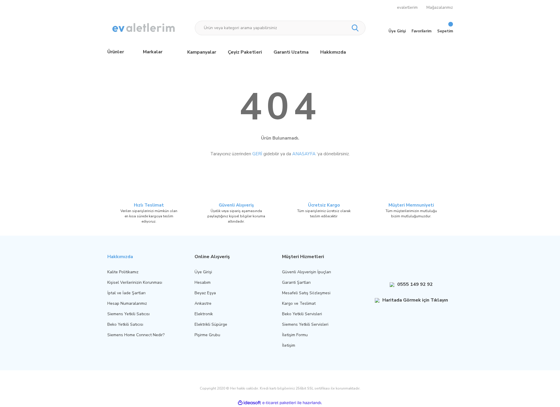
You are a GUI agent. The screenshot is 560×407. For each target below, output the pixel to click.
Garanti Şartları (296, 282)
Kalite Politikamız (123, 272)
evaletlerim (407, 7)
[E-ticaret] (279, 402)
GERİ (257, 154)
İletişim (288, 345)
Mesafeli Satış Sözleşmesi (306, 293)
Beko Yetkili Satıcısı (125, 324)
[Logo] (144, 28)
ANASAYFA (304, 154)
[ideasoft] (249, 403)
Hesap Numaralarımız (127, 303)
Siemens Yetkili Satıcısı (128, 314)
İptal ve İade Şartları (126, 293)
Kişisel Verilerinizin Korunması (134, 282)
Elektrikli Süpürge (211, 324)
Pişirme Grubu (207, 335)
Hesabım (203, 282)
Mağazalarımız (439, 7)
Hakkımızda (333, 52)
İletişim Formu (295, 335)
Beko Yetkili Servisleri (302, 314)
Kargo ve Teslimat (299, 303)
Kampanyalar (201, 52)
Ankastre (203, 303)
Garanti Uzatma (291, 52)
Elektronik (204, 314)
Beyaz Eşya (205, 293)
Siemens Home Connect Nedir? (135, 335)
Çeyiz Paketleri (245, 52)
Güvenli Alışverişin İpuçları (306, 272)
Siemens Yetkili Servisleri (305, 324)
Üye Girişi (203, 272)
